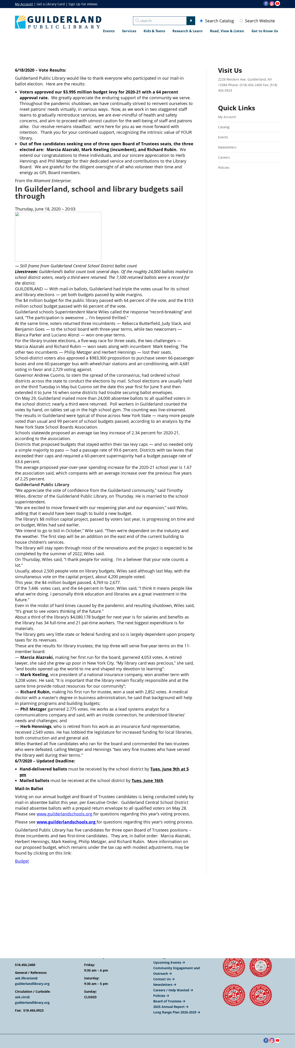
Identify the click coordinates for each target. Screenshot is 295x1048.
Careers (224, 157)
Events (223, 137)
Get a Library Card (51, 4)
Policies (224, 167)
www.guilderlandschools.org (65, 814)
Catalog (224, 127)
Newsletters (227, 147)
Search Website (260, 20)
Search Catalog (219, 20)
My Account (24, 4)
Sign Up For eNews (82, 4)
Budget (22, 861)
